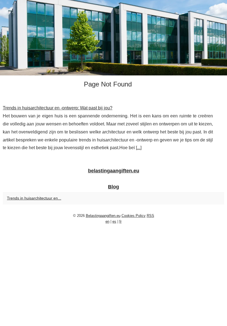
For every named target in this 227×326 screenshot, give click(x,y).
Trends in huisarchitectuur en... (34, 198)
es (114, 221)
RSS (150, 216)
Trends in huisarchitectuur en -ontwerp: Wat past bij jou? (57, 108)
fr (120, 221)
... (138, 147)
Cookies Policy (134, 216)
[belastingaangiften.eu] (113, 37)
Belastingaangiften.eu (103, 216)
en (107, 221)
